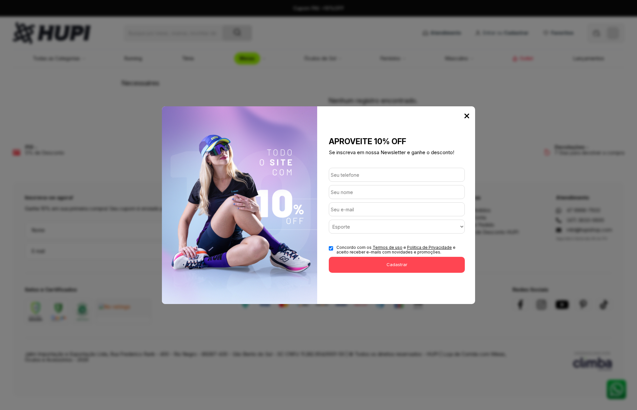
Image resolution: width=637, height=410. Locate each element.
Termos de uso (387, 247)
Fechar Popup (466, 116)
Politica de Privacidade (429, 247)
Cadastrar (397, 264)
